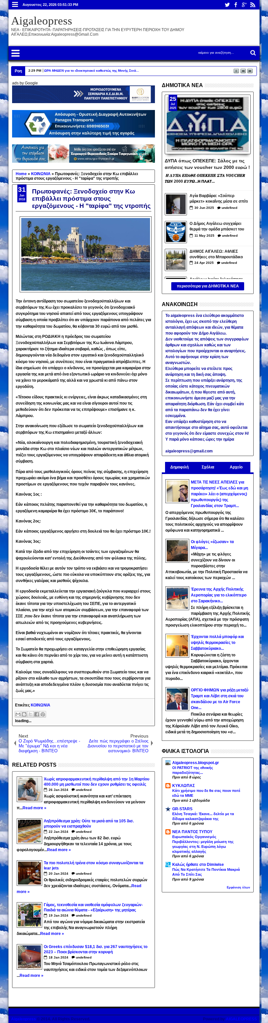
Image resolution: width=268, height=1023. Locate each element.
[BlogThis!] (24, 714)
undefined (84, 790)
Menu (15, 5)
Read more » (34, 808)
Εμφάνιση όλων (238, 887)
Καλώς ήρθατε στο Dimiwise (198, 864)
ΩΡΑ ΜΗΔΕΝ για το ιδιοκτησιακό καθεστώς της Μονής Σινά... (91, 70)
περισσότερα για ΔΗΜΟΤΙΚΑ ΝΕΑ (208, 286)
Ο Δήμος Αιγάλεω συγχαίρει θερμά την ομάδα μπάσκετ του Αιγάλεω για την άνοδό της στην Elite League (219, 227)
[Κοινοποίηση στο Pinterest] (43, 714)
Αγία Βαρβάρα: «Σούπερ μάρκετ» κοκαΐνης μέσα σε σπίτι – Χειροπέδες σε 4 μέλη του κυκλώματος (219, 199)
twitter (227, 4)
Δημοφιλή (179, 467)
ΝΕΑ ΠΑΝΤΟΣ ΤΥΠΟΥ (192, 832)
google (244, 4)
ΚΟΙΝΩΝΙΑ (40, 705)
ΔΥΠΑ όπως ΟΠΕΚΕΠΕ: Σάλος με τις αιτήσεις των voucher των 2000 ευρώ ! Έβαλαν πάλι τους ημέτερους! (207, 163)
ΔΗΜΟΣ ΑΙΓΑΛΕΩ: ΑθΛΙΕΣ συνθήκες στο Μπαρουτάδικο (216, 254)
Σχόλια (208, 467)
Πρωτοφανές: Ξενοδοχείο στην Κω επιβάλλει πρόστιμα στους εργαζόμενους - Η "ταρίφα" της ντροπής (91, 198)
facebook (235, 4)
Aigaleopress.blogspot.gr (195, 762)
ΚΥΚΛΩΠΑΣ (183, 785)
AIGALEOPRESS (241, 1019)
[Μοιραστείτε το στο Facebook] (36, 714)
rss (252, 4)
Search (252, 53)
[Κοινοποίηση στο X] (30, 714)
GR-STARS (182, 809)
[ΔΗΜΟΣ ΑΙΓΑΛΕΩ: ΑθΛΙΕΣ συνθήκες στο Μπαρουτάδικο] (176, 260)
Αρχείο (236, 467)
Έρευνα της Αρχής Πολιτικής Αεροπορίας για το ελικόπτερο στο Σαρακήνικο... (218, 595)
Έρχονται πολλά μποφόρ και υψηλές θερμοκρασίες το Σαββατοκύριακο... (217, 642)
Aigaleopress (41, 20)
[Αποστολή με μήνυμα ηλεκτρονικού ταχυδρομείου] (18, 714)
